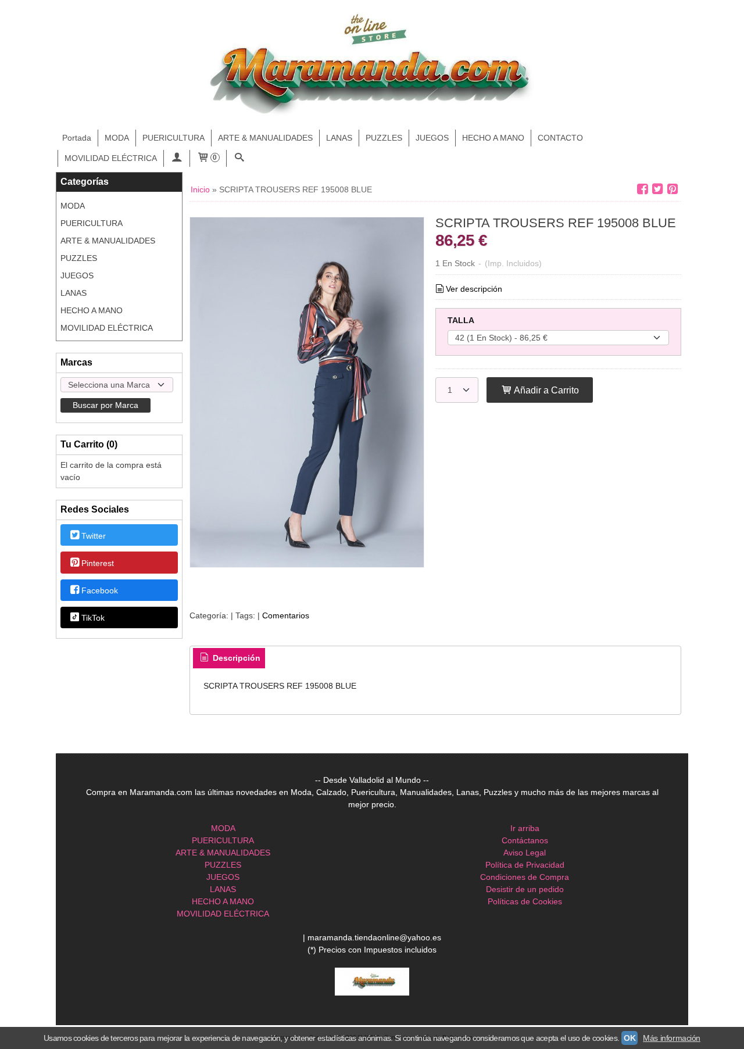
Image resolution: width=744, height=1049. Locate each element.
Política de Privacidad (524, 864)
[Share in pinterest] (672, 189)
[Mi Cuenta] (177, 158)
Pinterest (97, 563)
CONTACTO (560, 137)
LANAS (339, 137)
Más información (671, 1038)
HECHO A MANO (493, 137)
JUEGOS (432, 137)
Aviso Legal (524, 852)
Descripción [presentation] (235, 658)
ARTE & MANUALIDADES (265, 137)
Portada (76, 137)
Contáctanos (525, 840)
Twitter (93, 535)
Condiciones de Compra (524, 877)
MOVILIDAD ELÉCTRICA (111, 158)
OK (629, 1038)
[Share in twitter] (657, 189)
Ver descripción (474, 288)
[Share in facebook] (642, 189)
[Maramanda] (372, 65)
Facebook (99, 590)
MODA (117, 137)
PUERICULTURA (173, 137)
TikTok (93, 618)
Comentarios (285, 615)
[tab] (229, 658)
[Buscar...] (239, 158)
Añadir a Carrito (545, 390)
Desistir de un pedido (525, 889)
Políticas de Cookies (525, 901)
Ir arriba (524, 828)
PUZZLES (384, 137)
